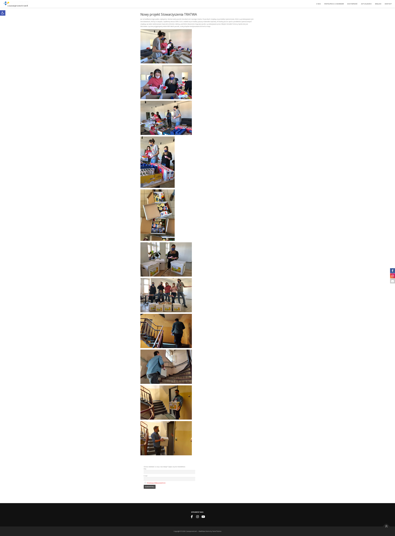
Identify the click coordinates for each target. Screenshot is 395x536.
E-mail (145, 476)
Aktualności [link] (366, 4)
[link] (2, 13)
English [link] (378, 4)
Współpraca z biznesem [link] (334, 4)
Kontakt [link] (388, 4)
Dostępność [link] (352, 4)
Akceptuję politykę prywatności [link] (156, 483)
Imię (145, 469)
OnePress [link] (202, 531)
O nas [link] (318, 4)
